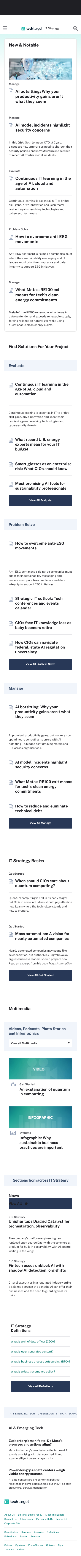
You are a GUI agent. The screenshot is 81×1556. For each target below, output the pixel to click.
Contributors (11, 1532)
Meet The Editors (54, 1514)
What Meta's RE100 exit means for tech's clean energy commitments (38, 294)
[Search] (75, 28)
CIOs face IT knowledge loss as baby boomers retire (43, 625)
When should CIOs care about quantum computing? (42, 883)
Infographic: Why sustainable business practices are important (41, 1143)
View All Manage (40, 823)
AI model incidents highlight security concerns (42, 127)
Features (35, 1536)
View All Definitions (40, 1386)
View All (15, 1203)
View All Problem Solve (40, 664)
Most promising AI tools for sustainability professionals (40, 485)
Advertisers (26, 1519)
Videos (21, 1549)
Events (23, 1536)
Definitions (53, 1532)
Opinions (20, 1545)
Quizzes (50, 1545)
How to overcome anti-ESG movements (41, 239)
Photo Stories (35, 1545)
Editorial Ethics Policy (30, 1514)
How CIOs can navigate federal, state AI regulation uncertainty (40, 647)
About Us (9, 1514)
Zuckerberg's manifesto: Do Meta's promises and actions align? (35, 1442)
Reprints (26, 1532)
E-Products (10, 1536)
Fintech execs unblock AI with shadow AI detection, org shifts (37, 1267)
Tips (60, 1545)
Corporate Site (12, 1523)
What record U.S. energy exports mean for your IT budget (37, 444)
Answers (39, 1532)
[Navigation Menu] (5, 28)
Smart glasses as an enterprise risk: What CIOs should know (43, 466)
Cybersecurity (47, 1413)
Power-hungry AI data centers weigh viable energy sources (37, 1472)
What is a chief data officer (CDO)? (33, 1341)
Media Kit (61, 1519)
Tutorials (9, 1549)
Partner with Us (44, 1519)
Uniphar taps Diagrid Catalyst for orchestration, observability (39, 1223)
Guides (8, 1545)
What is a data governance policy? (33, 1371)
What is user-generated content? (32, 1351)
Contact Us (10, 1519)
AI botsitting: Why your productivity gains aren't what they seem (39, 96)
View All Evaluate (40, 500)
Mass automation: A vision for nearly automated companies (42, 936)
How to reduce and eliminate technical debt (41, 808)
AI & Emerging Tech (22, 1413)
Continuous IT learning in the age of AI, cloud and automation (43, 183)
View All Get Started (40, 975)
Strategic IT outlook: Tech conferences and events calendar (39, 603)
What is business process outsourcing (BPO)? (40, 1361)
